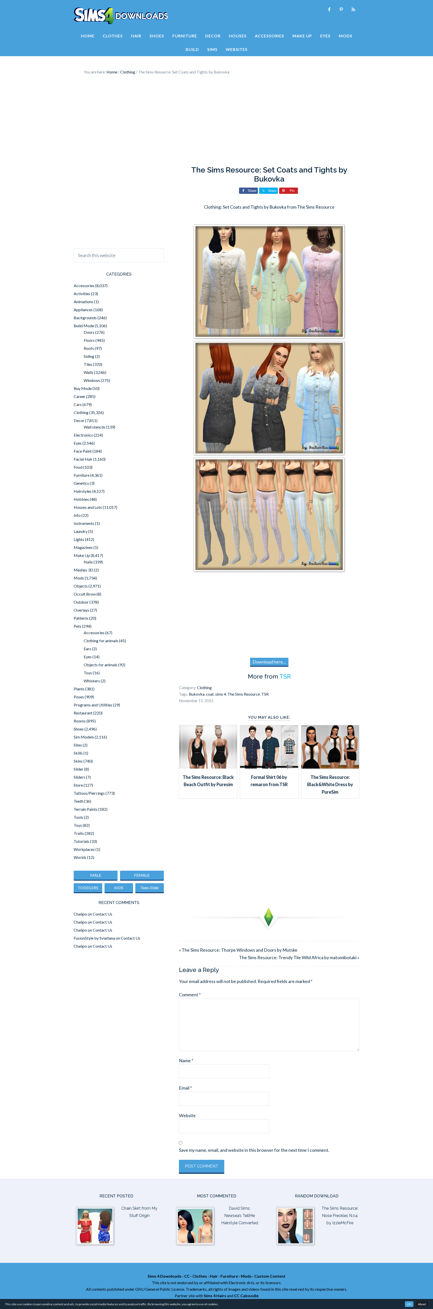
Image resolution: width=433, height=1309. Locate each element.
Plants (79, 688)
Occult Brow (85, 594)
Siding (89, 356)
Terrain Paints (85, 809)
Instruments (84, 523)
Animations (83, 301)
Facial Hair (83, 459)
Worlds (80, 857)
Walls (88, 372)
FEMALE (142, 875)
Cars (78, 404)
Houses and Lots (88, 507)
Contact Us (102, 914)
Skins (78, 761)
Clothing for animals (101, 640)
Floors (89, 340)
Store (78, 785)
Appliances (83, 309)
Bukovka (196, 694)
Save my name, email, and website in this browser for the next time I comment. (254, 1150)
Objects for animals (101, 664)
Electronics (83, 435)
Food (78, 467)
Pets (77, 626)
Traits (79, 833)
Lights (79, 539)
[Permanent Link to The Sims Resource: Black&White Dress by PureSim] (330, 767)
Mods (79, 578)
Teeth (78, 801)
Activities (82, 293)
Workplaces (84, 849)
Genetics (81, 483)
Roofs (89, 348)
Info (77, 515)
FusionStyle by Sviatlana (94, 938)
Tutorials (81, 841)
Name (186, 1060)
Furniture (81, 475)
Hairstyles (82, 491)
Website (187, 1115)
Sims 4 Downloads (121, 16)
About (422, 1304)
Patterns (81, 618)
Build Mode (84, 325)
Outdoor (81, 602)
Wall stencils (94, 427)
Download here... (269, 662)
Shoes (79, 728)
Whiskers (92, 680)
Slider (78, 769)
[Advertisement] (216, 120)
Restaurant (83, 712)
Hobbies (81, 499)
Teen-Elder (149, 887)
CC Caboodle (246, 1295)
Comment (190, 994)
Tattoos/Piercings (89, 793)
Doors (89, 332)
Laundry (80, 531)
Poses (79, 696)
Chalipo (80, 914)
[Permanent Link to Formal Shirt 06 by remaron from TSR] (269, 767)
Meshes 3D (83, 569)
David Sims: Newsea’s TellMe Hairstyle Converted (239, 1215)
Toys (88, 672)
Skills (78, 753)
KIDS (118, 887)
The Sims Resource (244, 694)
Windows (92, 380)
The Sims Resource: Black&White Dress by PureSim (330, 784)
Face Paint (83, 451)
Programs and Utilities (93, 704)
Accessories (84, 285)
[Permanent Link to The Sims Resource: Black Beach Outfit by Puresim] (208, 767)
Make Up (82, 555)
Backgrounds (85, 317)
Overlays (81, 610)
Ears (87, 648)
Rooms (80, 720)
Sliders (79, 777)
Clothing (204, 687)
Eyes (78, 443)
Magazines (83, 547)
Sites (78, 745)
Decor (79, 420)
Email (185, 1088)
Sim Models (84, 736)
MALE (95, 875)
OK (409, 1304)
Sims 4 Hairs (215, 1295)
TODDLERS (88, 887)
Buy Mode (83, 388)
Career (79, 396)
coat (210, 694)
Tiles (88, 364)
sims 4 (220, 694)
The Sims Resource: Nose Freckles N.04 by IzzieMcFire (339, 1215)
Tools (78, 817)
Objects (81, 586)
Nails (88, 561)
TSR (285, 676)
